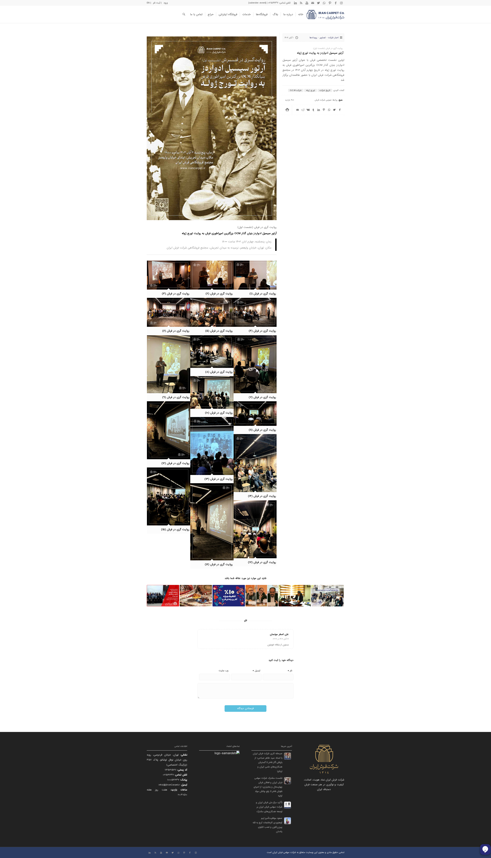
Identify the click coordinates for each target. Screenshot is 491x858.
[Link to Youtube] (307, 3)
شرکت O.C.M (296, 90)
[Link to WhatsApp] (324, 3)
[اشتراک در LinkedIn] (318, 110)
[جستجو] (184, 14)
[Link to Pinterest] (330, 3)
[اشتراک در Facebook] (339, 110)
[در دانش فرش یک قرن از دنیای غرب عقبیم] (262, 595)
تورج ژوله (310, 90)
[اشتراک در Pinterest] (323, 110)
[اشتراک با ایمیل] (297, 110)
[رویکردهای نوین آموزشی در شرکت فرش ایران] (327, 595)
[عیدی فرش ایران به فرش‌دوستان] (196, 595)
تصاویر (323, 37)
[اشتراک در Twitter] (334, 110)
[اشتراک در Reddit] (303, 110)
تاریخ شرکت (325, 90)
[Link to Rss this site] (301, 3)
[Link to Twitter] (318, 3)
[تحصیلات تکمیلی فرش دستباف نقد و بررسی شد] (163, 595)
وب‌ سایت (223, 670)
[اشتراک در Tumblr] (313, 110)
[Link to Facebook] (336, 3)
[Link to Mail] (313, 3)
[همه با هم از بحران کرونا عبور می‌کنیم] (294, 595)
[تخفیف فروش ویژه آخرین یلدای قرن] (229, 595)
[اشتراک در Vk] (308, 110)
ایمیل (256, 670)
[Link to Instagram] (341, 3)
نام (290, 670)
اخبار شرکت (333, 37)
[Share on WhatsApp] (329, 110)
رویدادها (313, 37)
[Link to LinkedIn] (295, 3)
